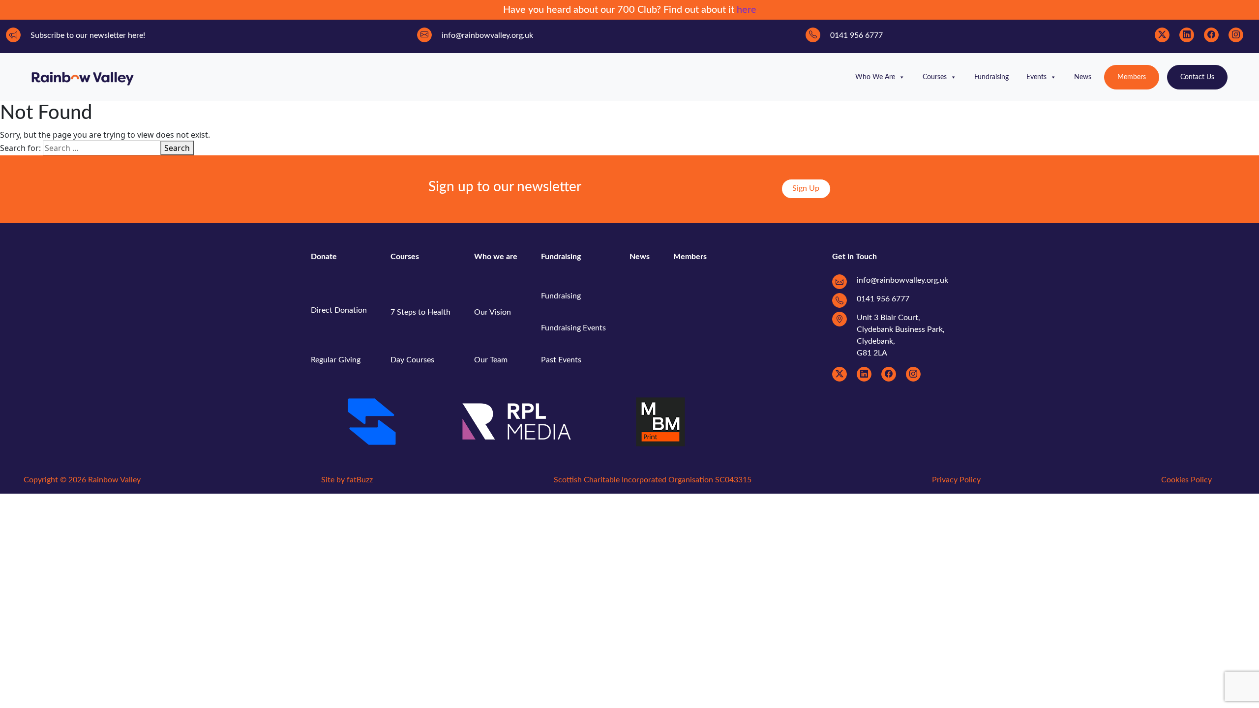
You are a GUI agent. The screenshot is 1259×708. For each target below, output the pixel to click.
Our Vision (492, 312)
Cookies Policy (1186, 480)
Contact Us (1197, 77)
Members (1131, 77)
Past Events (561, 360)
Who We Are (875, 77)
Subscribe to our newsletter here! (87, 35)
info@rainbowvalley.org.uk (902, 280)
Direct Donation (339, 310)
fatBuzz (360, 480)
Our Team (491, 360)
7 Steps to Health (420, 312)
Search (177, 148)
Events (1036, 77)
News (1082, 77)
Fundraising (991, 77)
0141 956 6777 (883, 299)
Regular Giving (335, 360)
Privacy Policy (956, 480)
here (746, 10)
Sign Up (805, 188)
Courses (935, 77)
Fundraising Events (573, 328)
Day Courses (412, 360)
